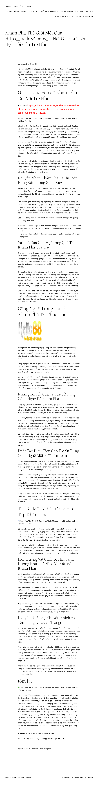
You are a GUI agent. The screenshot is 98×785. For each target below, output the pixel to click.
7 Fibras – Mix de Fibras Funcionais (20, 11)
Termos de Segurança (84, 16)
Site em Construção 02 (64, 16)
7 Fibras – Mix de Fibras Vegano (18, 6)
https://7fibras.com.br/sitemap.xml (40, 733)
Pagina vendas (67, 11)
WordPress (88, 777)
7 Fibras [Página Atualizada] (47, 11)
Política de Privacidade (84, 11)
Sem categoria (45, 749)
